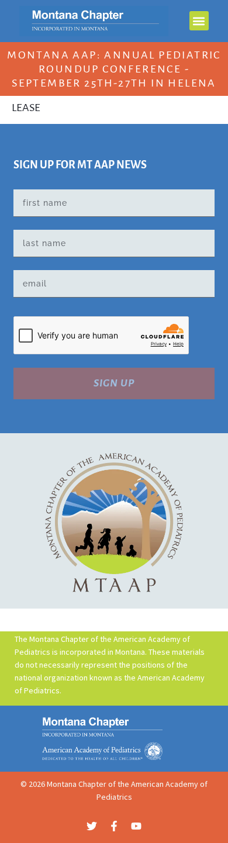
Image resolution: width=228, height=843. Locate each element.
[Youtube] (136, 826)
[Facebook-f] (114, 826)
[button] (199, 20)
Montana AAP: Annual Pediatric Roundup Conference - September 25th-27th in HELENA (114, 69)
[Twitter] (92, 826)
